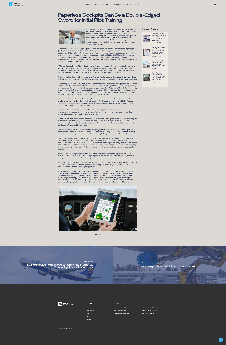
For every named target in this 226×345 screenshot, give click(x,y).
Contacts (89, 319)
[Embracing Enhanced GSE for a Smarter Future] (169, 265)
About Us (89, 307)
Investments (90, 310)
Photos (88, 316)
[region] (97, 208)
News (88, 313)
